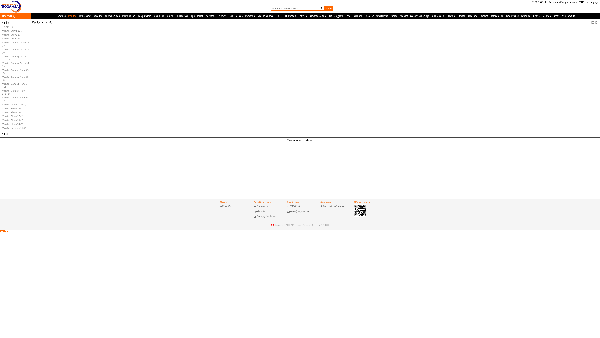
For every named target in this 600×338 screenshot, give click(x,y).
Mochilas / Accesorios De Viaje (414, 16)
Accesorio (473, 16)
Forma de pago (590, 2)
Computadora (144, 16)
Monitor (72, 16)
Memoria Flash (226, 16)
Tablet (200, 16)
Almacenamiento (318, 16)
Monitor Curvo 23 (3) (12, 30)
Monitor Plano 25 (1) (12, 112)
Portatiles (61, 16)
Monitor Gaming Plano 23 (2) (15, 71)
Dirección (226, 206)
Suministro (159, 16)
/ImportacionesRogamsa (333, 206)
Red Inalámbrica (265, 16)
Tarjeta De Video (112, 16)
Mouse (170, 16)
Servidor (98, 16)
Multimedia (290, 16)
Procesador (210, 16)
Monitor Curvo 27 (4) (12, 34)
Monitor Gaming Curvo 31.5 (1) (14, 58)
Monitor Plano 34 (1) (12, 124)
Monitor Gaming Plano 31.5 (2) (13, 92)
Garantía (261, 211)
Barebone (357, 16)
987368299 (541, 2)
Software (303, 16)
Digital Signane (336, 16)
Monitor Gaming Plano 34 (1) (15, 99)
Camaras (484, 16)
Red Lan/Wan (182, 16)
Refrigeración (497, 16)
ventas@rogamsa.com (564, 2)
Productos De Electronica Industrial (523, 16)
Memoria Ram (129, 16)
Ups (193, 16)
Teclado (239, 16)
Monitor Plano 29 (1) (12, 120)
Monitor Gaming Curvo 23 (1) (15, 44)
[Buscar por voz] (322, 8)
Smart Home (382, 16)
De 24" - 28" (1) (10, 26)
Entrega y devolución (266, 216)
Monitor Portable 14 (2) (14, 127)
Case (348, 16)
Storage (461, 16)
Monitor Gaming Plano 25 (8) (15, 78)
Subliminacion (439, 16)
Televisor (369, 16)
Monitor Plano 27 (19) (13, 116)
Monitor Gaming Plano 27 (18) (15, 85)
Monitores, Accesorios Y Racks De (559, 16)
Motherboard (84, 16)
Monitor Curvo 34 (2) (12, 38)
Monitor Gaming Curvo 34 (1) (15, 65)
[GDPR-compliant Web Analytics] (6, 231)
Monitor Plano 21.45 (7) (14, 104)
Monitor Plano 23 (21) (13, 108)
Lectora (451, 16)
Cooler (394, 16)
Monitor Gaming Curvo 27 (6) (15, 51)
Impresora (250, 16)
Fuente (279, 16)
